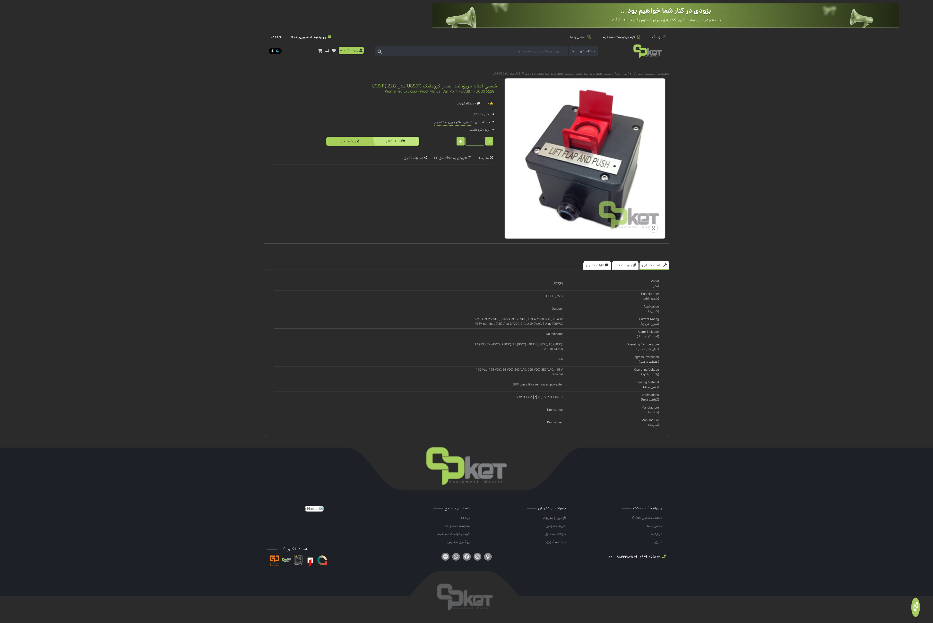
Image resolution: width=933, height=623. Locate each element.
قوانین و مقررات (554, 518)
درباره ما (656, 534)
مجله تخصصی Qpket (647, 518)
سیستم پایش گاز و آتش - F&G (633, 73)
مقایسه (484, 158)
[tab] (654, 265)
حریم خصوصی (555, 526)
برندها (465, 518)
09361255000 (649, 557)
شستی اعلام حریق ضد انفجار (593, 73)
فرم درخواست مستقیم (619, 37)
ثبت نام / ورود (555, 542)
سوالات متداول (555, 534)
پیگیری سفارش (458, 542)
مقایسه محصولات (457, 526)
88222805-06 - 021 (623, 557)
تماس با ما (577, 37)
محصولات (663, 73)
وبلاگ (656, 37)
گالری (658, 542)
